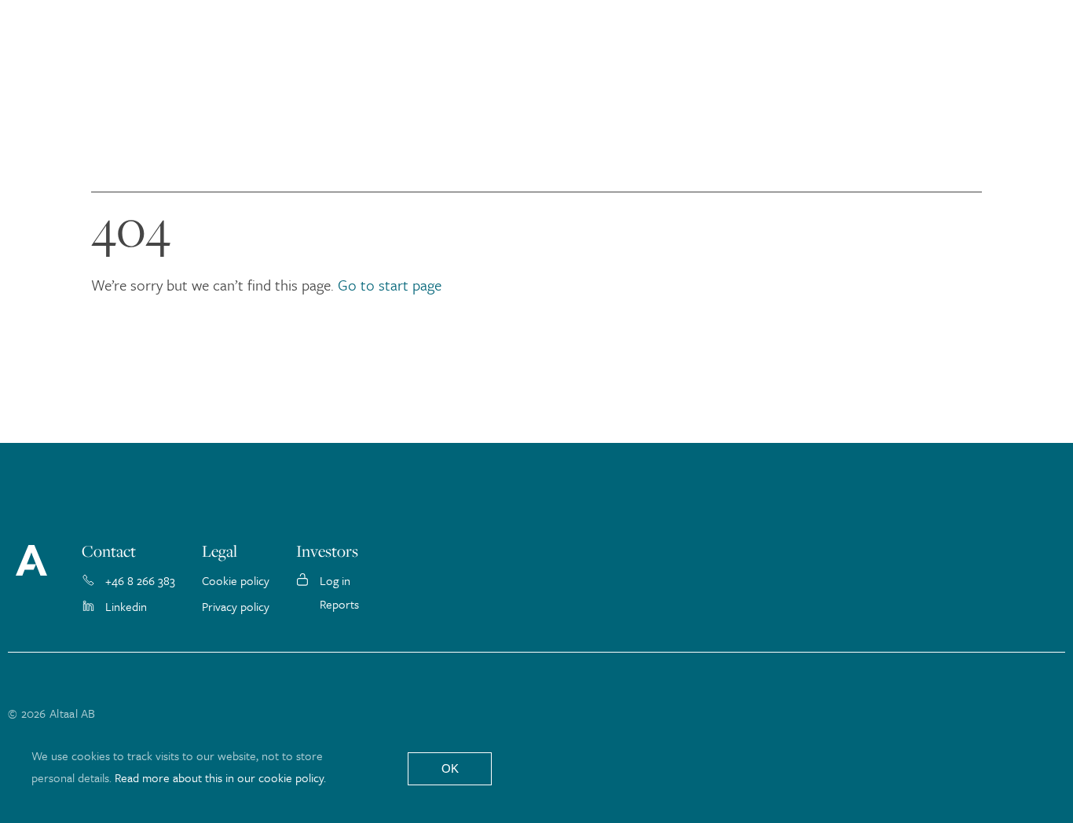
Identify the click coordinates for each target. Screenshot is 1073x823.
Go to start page (389, 284)
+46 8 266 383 (140, 580)
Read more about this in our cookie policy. (220, 777)
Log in (335, 580)
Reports (339, 604)
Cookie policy (235, 580)
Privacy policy (235, 606)
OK (450, 768)
